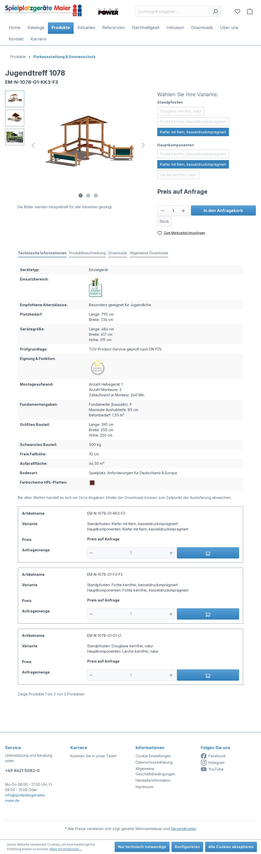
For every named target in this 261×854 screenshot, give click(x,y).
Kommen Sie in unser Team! (93, 756)
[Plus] (171, 553)
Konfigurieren (187, 847)
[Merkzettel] (237, 11)
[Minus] (91, 553)
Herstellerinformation (153, 780)
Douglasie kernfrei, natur (181, 111)
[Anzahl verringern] (162, 210)
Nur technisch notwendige (142, 847)
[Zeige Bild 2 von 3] (88, 195)
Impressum (144, 787)
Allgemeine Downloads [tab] (149, 253)
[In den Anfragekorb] (208, 552)
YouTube (216, 769)
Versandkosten (183, 829)
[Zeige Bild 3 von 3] (96, 195)
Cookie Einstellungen (153, 756)
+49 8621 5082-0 (22, 770)
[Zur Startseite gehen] (43, 10)
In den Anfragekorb (223, 210)
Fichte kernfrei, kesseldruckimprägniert (193, 121)
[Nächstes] (143, 145)
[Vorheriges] (33, 145)
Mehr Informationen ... (66, 849)
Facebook (217, 756)
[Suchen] (215, 11)
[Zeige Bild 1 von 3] (81, 195)
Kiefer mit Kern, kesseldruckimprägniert (193, 132)
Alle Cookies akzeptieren (231, 847)
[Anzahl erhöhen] (183, 210)
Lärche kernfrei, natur (178, 175)
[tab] (42, 253)
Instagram (216, 762)
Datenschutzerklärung (154, 762)
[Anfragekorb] (250, 11)
